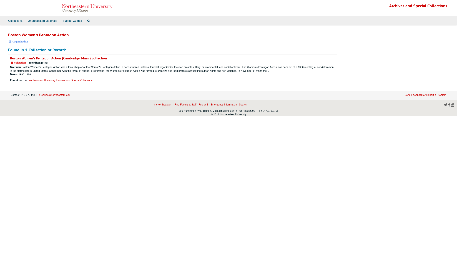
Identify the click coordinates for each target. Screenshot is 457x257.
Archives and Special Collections (418, 6)
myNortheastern (163, 104)
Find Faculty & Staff (185, 104)
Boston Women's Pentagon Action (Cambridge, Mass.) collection (58, 58)
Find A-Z (203, 104)
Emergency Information (223, 104)
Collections (15, 21)
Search (243, 104)
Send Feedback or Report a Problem (425, 95)
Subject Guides (72, 21)
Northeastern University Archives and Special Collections (60, 80)
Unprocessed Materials (42, 21)
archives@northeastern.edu (55, 95)
